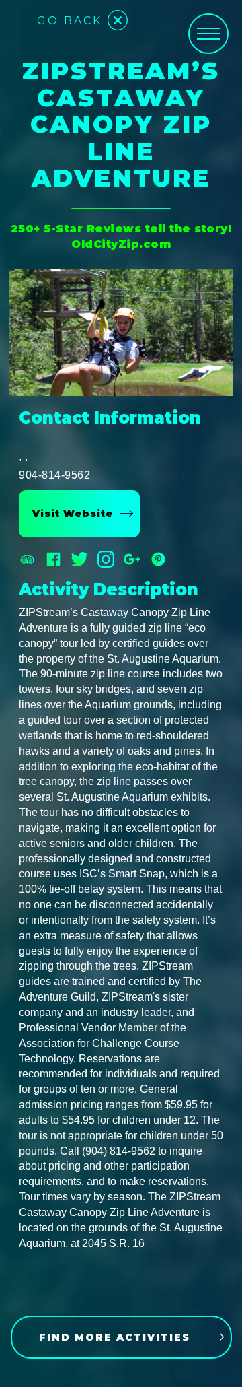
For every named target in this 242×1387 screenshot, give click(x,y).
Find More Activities (114, 1337)
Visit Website (72, 514)
